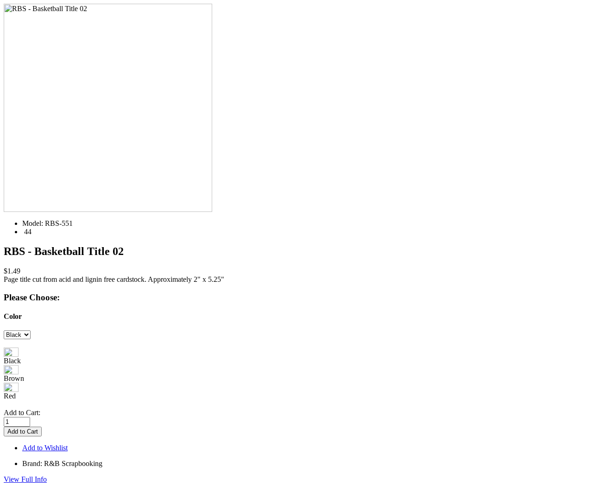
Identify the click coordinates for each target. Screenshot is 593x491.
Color (13, 316)
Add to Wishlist (45, 448)
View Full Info (25, 479)
